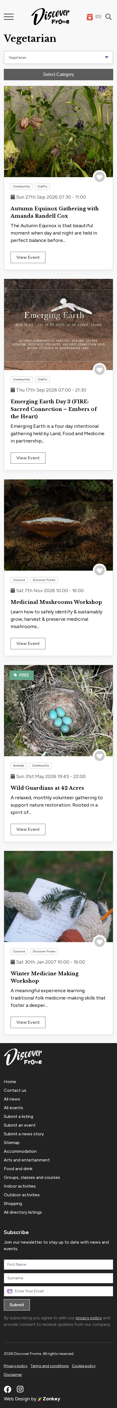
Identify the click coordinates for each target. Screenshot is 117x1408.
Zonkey (51, 1399)
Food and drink (18, 1168)
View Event (28, 257)
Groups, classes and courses (32, 1177)
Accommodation (20, 1151)
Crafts (42, 186)
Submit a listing (18, 1116)
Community (21, 186)
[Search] (107, 16)
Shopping (13, 1203)
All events (13, 1107)
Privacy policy (15, 1366)
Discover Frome (44, 580)
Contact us (15, 1090)
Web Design (17, 1399)
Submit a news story (24, 1133)
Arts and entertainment (27, 1160)
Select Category (58, 74)
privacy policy (89, 1317)
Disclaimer (13, 1374)
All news (12, 1099)
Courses (19, 580)
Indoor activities (20, 1186)
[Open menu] (9, 17)
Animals (18, 765)
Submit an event (20, 1125)
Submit (17, 1304)
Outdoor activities (22, 1194)
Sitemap (12, 1142)
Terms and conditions (49, 1366)
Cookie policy (84, 1366)
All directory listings (23, 1212)
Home (10, 1081)
